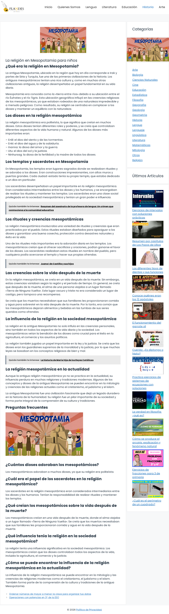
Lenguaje (138, 130)
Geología (138, 110)
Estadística (139, 95)
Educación (129, 7)
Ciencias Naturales (145, 80)
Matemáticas (141, 145)
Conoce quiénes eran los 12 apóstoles (146, 297)
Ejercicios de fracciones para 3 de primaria (146, 473)
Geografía (139, 105)
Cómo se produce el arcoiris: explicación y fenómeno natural (146, 442)
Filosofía (137, 100)
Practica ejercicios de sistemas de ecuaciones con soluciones (146, 382)
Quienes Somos (69, 7)
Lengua (91, 7)
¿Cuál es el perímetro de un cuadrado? (146, 502)
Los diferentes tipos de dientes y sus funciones (147, 270)
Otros (136, 155)
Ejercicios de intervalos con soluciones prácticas (147, 213)
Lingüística (139, 135)
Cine (135, 85)
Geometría (139, 115)
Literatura (109, 7)
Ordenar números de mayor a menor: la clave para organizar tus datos (50, 594)
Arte (162, 7)
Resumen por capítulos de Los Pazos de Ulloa (147, 243)
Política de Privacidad (89, 609)
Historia (148, 7)
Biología (137, 75)
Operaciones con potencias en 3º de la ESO (34, 597)
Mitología (138, 150)
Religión (137, 160)
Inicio (48, 7)
